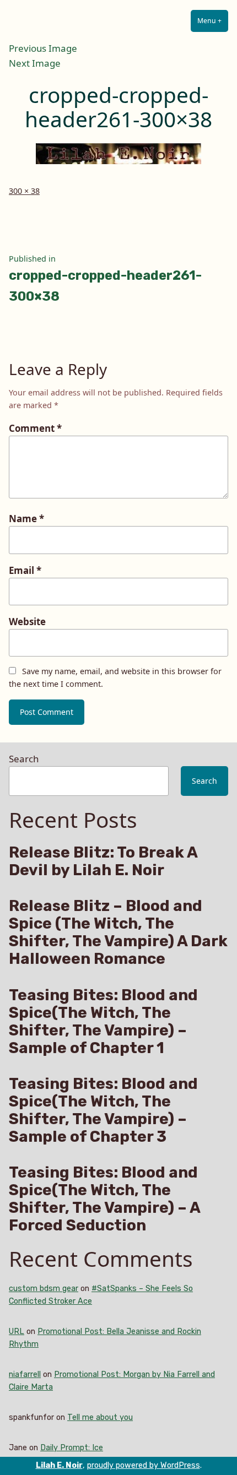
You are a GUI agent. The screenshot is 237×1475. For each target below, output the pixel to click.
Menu (212, 20)
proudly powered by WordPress (143, 1465)
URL (16, 1331)
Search (24, 758)
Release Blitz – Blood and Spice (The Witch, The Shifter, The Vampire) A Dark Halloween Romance (118, 932)
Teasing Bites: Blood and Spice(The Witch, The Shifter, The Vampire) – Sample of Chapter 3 (103, 1110)
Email (25, 570)
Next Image (35, 63)
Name (26, 518)
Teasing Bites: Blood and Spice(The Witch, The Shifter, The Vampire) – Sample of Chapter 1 (103, 1021)
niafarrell (25, 1374)
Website (27, 621)
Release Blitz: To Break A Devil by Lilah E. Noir (103, 861)
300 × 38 (24, 191)
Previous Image (43, 48)
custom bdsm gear (43, 1288)
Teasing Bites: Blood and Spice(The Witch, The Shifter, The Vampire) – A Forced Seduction (104, 1199)
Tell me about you (100, 1417)
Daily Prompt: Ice (71, 1447)
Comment (35, 428)
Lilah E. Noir (59, 1465)
